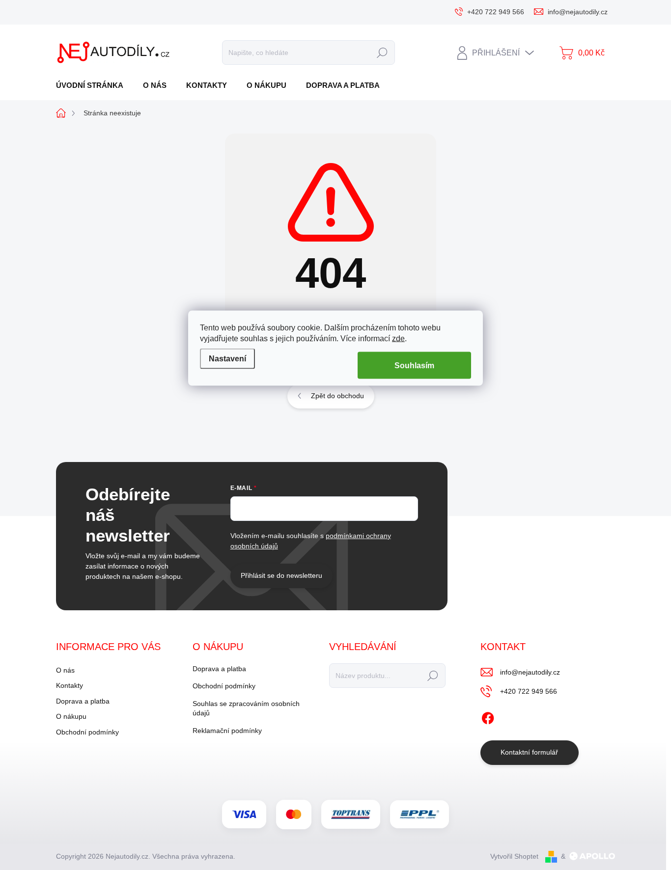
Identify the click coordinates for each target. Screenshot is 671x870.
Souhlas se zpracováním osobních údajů (246, 708)
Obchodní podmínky (87, 732)
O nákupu (71, 716)
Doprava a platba (83, 701)
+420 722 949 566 (528, 691)
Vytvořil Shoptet (514, 856)
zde (398, 338)
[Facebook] (487, 716)
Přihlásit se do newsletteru (281, 575)
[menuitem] (93, 85)
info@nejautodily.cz (530, 672)
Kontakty (69, 685)
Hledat (382, 52)
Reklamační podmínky (227, 730)
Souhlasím (414, 365)
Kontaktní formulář (529, 752)
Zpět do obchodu (337, 396)
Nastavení (227, 358)
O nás (65, 670)
